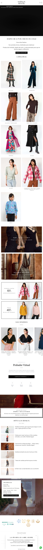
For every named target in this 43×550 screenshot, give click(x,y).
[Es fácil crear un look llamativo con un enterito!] (7, 471)
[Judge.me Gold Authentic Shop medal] (23, 521)
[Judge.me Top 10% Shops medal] (38, 521)
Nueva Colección (21, 52)
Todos (21, 324)
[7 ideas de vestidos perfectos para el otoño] (7, 463)
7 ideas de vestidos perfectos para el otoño (26, 460)
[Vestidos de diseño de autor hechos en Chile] (7, 455)
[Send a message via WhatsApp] (40, 547)
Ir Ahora (21, 242)
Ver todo (21, 423)
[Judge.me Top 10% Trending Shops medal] (28, 525)
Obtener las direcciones (11, 495)
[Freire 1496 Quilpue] (21, 497)
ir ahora (21, 25)
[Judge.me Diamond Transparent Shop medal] (19, 521)
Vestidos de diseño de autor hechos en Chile (26, 452)
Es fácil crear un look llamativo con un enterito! (27, 468)
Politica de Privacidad (21, 532)
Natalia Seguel (21, 3)
